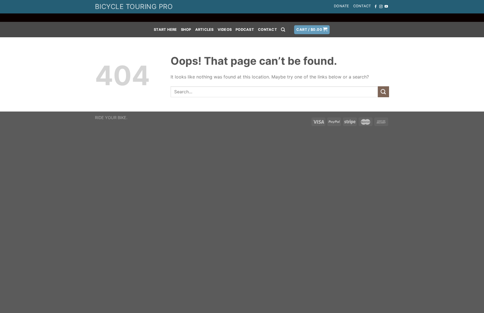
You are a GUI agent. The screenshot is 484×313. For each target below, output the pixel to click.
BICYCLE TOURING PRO (134, 7)
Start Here (165, 29)
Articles (204, 29)
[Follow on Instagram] (381, 7)
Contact (362, 6)
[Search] (283, 29)
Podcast (245, 29)
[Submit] (383, 91)
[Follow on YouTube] (386, 7)
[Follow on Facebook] (375, 7)
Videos (225, 29)
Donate (341, 6)
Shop (186, 29)
